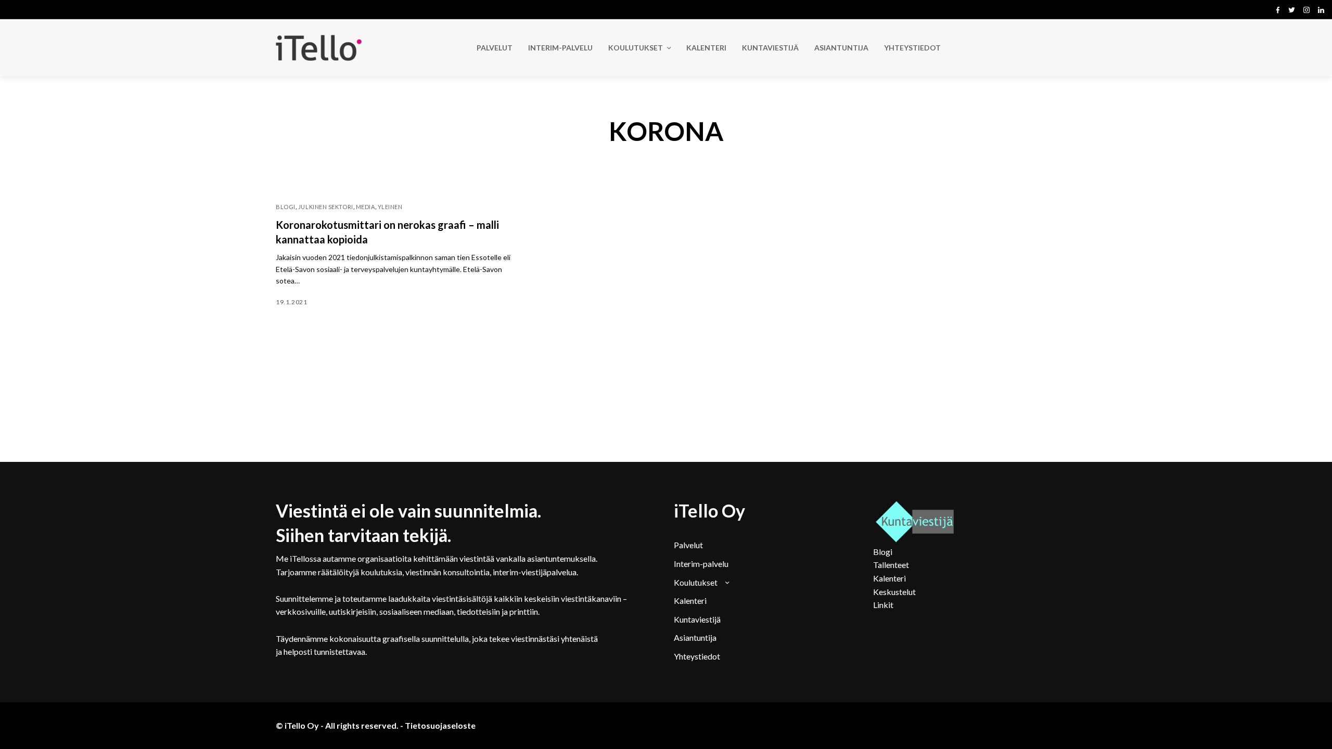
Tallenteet (891, 565)
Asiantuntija (695, 637)
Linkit (883, 605)
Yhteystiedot (697, 656)
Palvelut (688, 545)
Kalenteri (690, 600)
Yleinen (390, 206)
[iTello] (319, 48)
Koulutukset (696, 582)
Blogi (286, 206)
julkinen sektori (325, 206)
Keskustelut (894, 592)
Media (365, 206)
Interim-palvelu (701, 564)
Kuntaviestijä (697, 619)
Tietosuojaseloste (440, 725)
